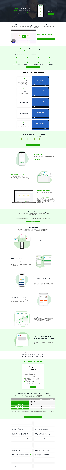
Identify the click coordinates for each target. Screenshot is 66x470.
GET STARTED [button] (33, 221)
